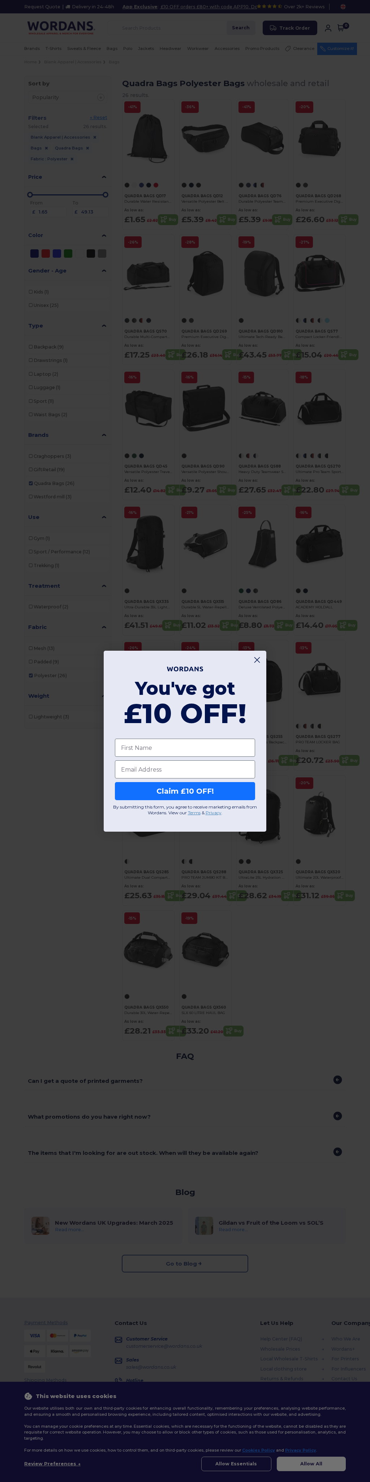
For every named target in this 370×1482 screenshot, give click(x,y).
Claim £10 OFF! (185, 791)
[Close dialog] (257, 660)
